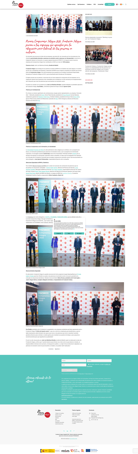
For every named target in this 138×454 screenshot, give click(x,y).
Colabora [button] (89, 4)
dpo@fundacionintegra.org (67, 395)
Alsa (56, 98)
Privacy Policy (81, 373)
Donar (109, 4)
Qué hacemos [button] (81, 4)
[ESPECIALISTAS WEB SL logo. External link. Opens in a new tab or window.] (54, 219)
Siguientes (57, 349)
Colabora (57, 417)
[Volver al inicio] (18, 4)
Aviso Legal (74, 416)
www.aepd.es (64, 399)
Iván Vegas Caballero (57, 169)
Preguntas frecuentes (59, 422)
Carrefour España (67, 173)
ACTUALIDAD (89, 83)
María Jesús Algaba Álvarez (42, 171)
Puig (39, 100)
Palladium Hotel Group (44, 97)
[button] (95, 4)
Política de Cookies (76, 414)
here (74, 228)
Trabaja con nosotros (59, 413)
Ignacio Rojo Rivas (30, 173)
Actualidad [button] (100, 4)
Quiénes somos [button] (71, 4)
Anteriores (51, 349)
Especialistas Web (73, 438)
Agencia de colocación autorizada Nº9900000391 (69, 435)
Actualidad (57, 420)
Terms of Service (88, 373)
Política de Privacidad (76, 413)
